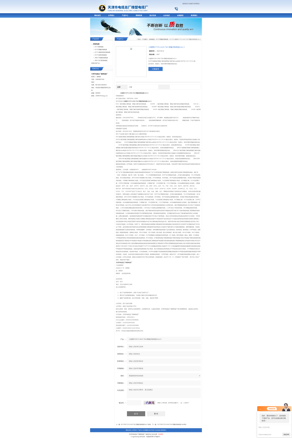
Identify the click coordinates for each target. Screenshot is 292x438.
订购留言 (155, 69)
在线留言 (191, 3)
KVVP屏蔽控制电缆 (101, 49)
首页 (139, 39)
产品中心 (125, 15)
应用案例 (146, 430)
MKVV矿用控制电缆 (101, 60)
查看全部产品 (95, 63)
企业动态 (166, 15)
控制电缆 (152, 39)
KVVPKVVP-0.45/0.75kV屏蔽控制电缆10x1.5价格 (136, 424)
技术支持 (153, 15)
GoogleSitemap (135, 436)
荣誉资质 (139, 15)
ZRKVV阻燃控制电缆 (101, 58)
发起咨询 (286, 434)
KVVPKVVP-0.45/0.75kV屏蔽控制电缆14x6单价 (172, 424)
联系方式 (95, 69)
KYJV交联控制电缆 (101, 55)
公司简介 (111, 15)
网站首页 (97, 15)
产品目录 (95, 39)
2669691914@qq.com (101, 96)
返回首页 (185, 3)
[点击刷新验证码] (149, 403)
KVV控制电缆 (99, 47)
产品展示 (145, 39)
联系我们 (197, 3)
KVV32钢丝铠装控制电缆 (102, 52)
